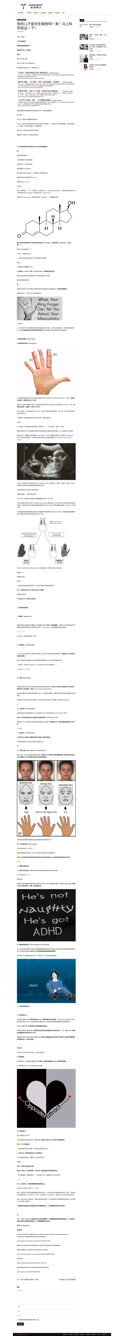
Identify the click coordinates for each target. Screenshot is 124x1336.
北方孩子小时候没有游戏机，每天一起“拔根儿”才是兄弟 (97, 47)
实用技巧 (24, 19)
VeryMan (91, 26)
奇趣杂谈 (57, 13)
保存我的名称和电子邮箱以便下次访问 (29, 1319)
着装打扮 (36, 13)
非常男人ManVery (22, 1334)
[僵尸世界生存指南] (84, 27)
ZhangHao (91, 38)
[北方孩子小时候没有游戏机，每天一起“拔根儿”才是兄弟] (84, 47)
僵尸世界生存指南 (95, 25)
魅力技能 (20, 13)
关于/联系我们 (104, 1334)
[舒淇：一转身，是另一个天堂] (84, 37)
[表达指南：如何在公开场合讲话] (84, 58)
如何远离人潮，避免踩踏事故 (67, 1279)
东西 (63, 13)
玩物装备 (43, 13)
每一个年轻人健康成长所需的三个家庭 (27, 1279)
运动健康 (50, 13)
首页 (18, 17)
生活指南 (29, 13)
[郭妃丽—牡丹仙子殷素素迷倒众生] (84, 67)
